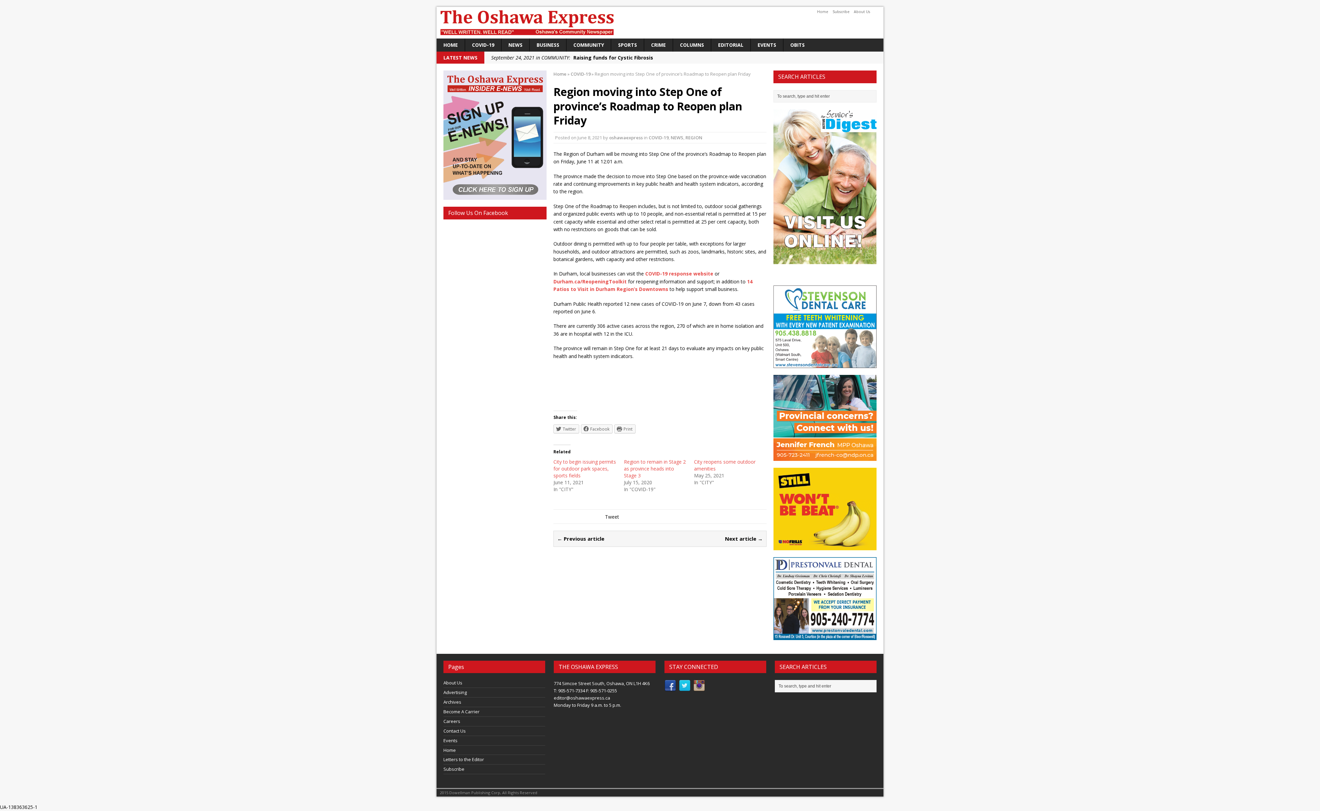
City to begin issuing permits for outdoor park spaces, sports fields (584, 468)
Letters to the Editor (463, 759)
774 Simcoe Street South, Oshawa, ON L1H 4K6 (602, 683)
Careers (451, 721)
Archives (452, 702)
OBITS (797, 45)
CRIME (658, 45)
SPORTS (627, 45)
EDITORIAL (731, 45)
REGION (693, 137)
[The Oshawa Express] (660, 23)
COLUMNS (692, 45)
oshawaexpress (626, 137)
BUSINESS (548, 45)
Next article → (744, 538)
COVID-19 (483, 45)
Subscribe (841, 11)
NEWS (515, 45)
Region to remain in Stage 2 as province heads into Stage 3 (655, 468)
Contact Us (454, 731)
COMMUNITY (588, 45)
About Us (862, 11)
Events (767, 45)
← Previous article (580, 538)
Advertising (455, 692)
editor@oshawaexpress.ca (582, 698)
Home (822, 11)
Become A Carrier (461, 712)
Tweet (612, 516)
